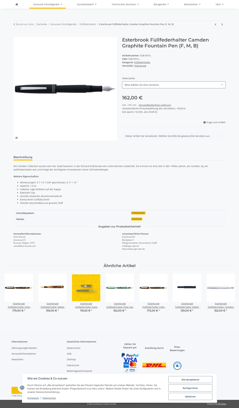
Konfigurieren (190, 388)
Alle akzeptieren (190, 379)
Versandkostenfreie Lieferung (155, 105)
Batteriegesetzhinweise (79, 370)
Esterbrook (136, 219)
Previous (10, 295)
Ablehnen (190, 396)
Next (229, 295)
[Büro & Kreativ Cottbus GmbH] (17, 4)
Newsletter (17, 359)
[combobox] (174, 84)
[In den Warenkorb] (16, 35)
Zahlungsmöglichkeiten (24, 348)
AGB (69, 353)
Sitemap (71, 359)
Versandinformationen (24, 353)
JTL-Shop (222, 403)
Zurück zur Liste (24, 24)
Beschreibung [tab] (22, 157)
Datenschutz (49, 398)
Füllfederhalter (142, 62)
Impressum (33, 398)
